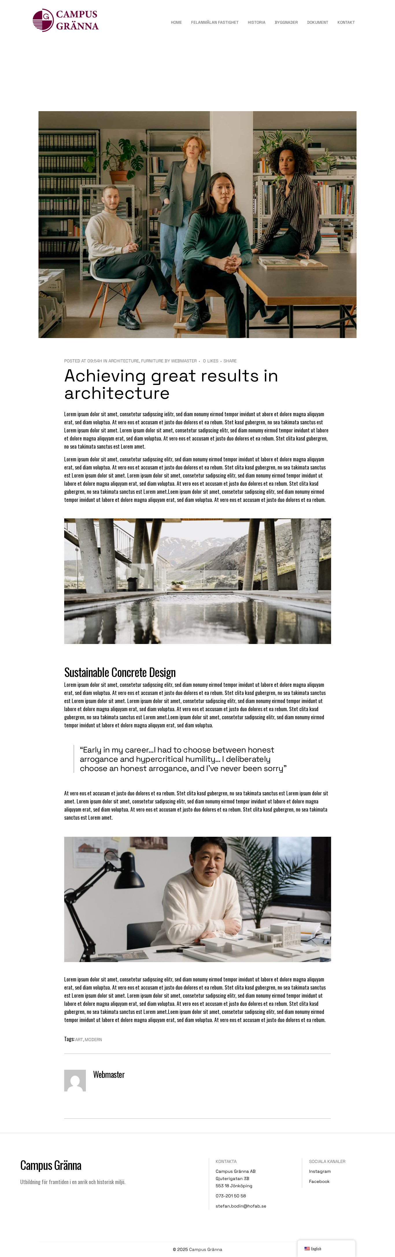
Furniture (152, 361)
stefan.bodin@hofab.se (241, 1206)
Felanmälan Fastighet (215, 22)
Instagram (320, 1171)
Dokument (317, 22)
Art (79, 1039)
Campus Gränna (205, 1249)
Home (176, 22)
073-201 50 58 (231, 1196)
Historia (256, 22)
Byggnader (286, 22)
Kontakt (346, 22)
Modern (93, 1039)
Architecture (123, 361)
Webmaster (184, 361)
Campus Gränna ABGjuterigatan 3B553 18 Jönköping (236, 1178)
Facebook (319, 1181)
